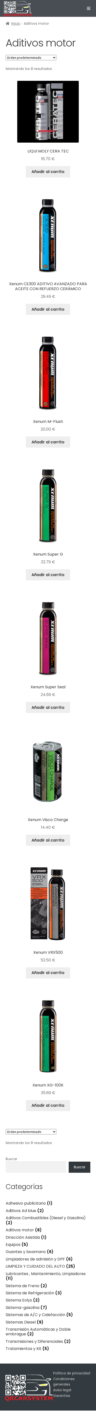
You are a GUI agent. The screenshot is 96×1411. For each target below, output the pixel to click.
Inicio (15, 23)
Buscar (11, 1158)
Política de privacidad (71, 1373)
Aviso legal (62, 1390)
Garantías (61, 1395)
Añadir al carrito (48, 171)
